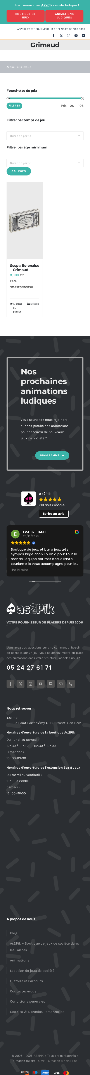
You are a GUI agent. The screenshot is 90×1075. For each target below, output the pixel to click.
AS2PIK (39, 1055)
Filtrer (14, 105)
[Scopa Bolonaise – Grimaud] (25, 220)
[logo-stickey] (31, 604)
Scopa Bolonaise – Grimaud (24, 268)
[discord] (83, 35)
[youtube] (76, 35)
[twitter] (61, 35)
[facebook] (53, 35)
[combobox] (45, 136)
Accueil (12, 67)
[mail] (61, 684)
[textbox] (45, 136)
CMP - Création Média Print (57, 1060)
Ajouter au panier (17, 307)
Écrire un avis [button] (53, 513)
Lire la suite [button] (19, 570)
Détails (34, 303)
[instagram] (68, 35)
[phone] (71, 684)
